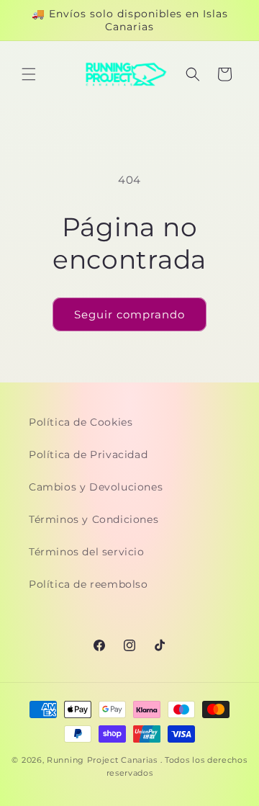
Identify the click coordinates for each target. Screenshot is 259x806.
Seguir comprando (129, 314)
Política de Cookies (80, 422)
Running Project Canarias (102, 760)
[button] (29, 74)
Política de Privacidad (88, 454)
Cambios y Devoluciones (96, 486)
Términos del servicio (87, 551)
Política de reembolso (88, 584)
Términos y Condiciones (93, 519)
